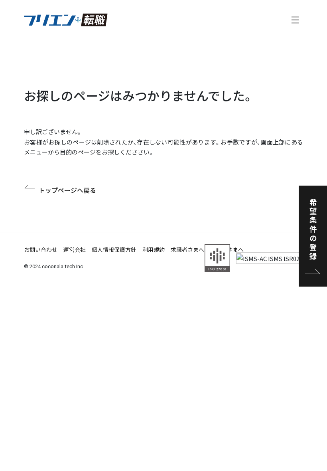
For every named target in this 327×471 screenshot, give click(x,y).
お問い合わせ (40, 249)
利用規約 (153, 249)
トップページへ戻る (67, 190)
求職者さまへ (187, 249)
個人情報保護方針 (114, 249)
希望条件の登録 (312, 229)
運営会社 (74, 249)
